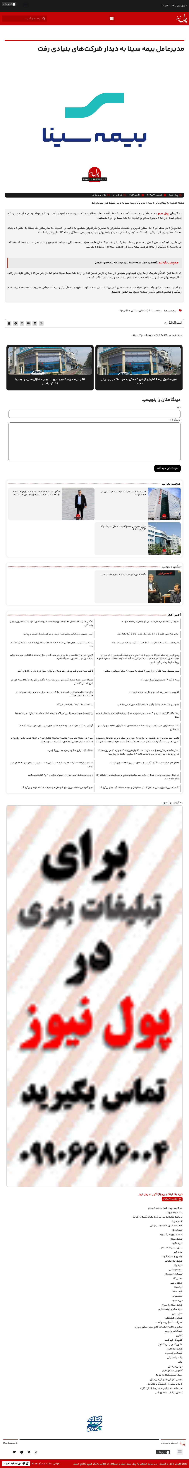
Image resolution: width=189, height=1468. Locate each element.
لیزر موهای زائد (174, 1213)
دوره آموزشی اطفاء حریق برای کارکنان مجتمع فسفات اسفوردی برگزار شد (57, 787)
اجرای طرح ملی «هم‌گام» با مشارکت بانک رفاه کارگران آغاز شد (123, 528)
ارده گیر (178, 1252)
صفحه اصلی (177, 203)
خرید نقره (177, 1243)
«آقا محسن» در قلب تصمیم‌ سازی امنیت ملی (124, 575)
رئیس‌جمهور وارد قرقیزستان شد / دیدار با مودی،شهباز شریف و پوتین (58, 634)
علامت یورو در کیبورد (171, 1235)
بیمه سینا (157, 311)
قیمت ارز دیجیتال (173, 1274)
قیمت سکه (176, 1239)
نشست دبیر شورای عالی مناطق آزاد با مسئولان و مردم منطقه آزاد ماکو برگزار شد (139, 787)
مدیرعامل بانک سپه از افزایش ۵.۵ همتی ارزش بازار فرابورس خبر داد (145, 643)
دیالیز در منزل (175, 1366)
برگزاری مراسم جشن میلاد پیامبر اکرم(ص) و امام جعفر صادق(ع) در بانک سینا (54, 713)
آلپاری (179, 1336)
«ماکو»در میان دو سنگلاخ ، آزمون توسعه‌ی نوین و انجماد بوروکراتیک (144, 763)
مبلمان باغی (176, 1283)
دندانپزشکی (176, 1270)
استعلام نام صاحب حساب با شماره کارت (161, 1388)
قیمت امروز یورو (173, 1331)
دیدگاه (175, 420)
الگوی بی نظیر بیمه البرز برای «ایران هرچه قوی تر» (154, 692)
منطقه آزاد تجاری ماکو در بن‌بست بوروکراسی (70, 750)
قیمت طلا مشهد (174, 1261)
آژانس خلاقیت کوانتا (14, 1463)
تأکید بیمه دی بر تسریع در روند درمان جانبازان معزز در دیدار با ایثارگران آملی (55, 671)
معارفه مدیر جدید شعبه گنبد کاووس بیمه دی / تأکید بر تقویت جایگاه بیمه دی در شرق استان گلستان (52, 681)
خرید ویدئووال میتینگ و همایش (165, 1384)
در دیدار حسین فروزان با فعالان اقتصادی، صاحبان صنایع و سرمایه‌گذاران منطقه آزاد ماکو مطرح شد (137, 777)
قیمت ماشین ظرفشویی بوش (166, 1226)
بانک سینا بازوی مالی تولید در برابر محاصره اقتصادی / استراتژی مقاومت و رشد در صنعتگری (138, 727)
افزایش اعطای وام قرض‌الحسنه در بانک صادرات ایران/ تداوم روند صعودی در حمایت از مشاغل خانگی (54, 694)
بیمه (150, 203)
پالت (180, 1362)
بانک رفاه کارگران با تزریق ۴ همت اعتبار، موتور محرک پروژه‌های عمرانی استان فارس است (137, 715)
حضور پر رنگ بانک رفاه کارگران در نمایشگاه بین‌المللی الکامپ (148, 704)
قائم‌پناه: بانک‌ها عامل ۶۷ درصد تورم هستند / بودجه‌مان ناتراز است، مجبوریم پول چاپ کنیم (36, 493)
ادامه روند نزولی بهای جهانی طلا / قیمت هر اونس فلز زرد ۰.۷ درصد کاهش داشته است (52, 644)
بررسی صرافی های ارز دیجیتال (166, 1380)
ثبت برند (178, 1287)
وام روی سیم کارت (172, 1257)
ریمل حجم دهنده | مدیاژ (169, 1375)
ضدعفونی (177, 1296)
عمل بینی (177, 1314)
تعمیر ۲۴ (178, 1279)
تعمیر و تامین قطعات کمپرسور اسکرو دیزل (159, 1327)
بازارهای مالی (162, 203)
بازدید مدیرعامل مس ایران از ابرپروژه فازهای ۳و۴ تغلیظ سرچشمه (60, 775)
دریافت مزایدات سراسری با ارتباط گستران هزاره (158, 1217)
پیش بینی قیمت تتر (172, 1248)
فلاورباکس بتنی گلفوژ (171, 1344)
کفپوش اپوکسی (173, 1340)
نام (179, 407)
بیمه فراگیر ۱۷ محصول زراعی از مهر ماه (160, 680)
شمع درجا (177, 1221)
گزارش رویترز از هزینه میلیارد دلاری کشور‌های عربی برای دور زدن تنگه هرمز (56, 726)
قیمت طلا (177, 1230)
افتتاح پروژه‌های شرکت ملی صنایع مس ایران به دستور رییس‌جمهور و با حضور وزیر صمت (51, 764)
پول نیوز (163, 213)
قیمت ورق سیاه (174, 1353)
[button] (26, 5)
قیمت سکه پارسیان (172, 1305)
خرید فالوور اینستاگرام (170, 1309)
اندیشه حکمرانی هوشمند (169, 1322)
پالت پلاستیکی (175, 1358)
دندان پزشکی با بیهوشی (169, 1393)
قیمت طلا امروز (174, 1349)
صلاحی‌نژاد (124, 311)
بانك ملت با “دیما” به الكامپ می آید (74, 704)
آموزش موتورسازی (172, 1371)
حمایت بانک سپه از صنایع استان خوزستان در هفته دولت (123, 493)
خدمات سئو (154, 1208)
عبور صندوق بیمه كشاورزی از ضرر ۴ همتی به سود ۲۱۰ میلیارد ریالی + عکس (141, 671)
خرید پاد (178, 1265)
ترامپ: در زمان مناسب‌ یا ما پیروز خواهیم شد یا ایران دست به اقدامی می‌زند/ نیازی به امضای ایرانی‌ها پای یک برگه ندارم (51, 657)
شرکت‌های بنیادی (140, 311)
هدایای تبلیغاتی (174, 1318)
